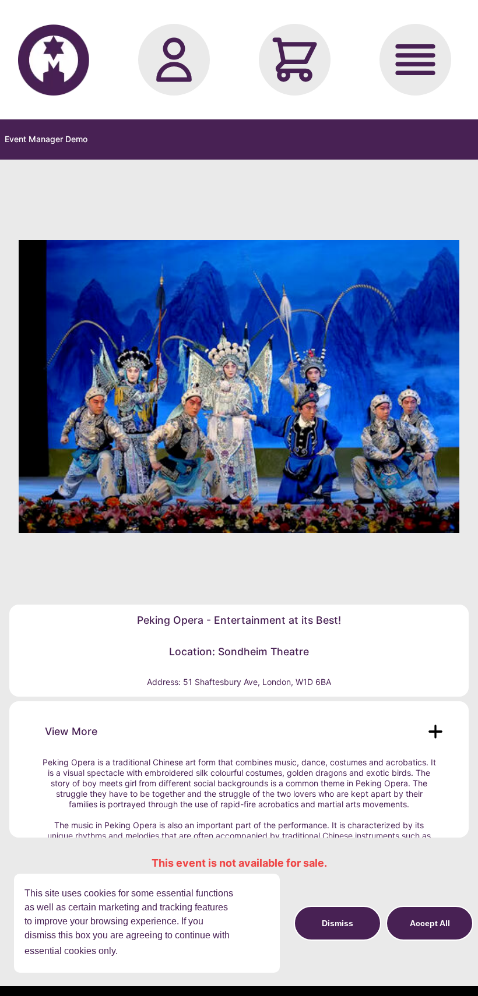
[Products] (415, 60)
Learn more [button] (145, 951)
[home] (53, 60)
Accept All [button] (430, 923)
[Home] (53, 60)
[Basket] (295, 60)
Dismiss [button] (337, 923)
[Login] (174, 60)
